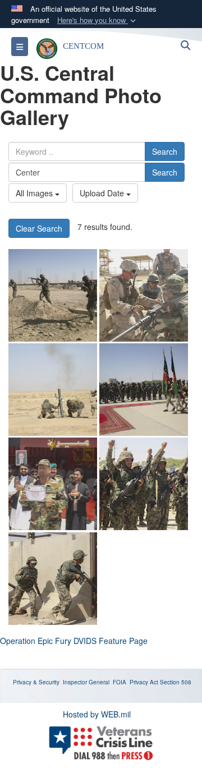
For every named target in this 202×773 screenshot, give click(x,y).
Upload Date (103, 193)
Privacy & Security (36, 682)
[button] (97, 20)
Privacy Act (144, 682)
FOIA (119, 682)
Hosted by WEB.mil (97, 714)
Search (164, 151)
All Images (35, 193)
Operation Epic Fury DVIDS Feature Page (74, 640)
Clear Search (39, 228)
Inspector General (86, 682)
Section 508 (175, 682)
